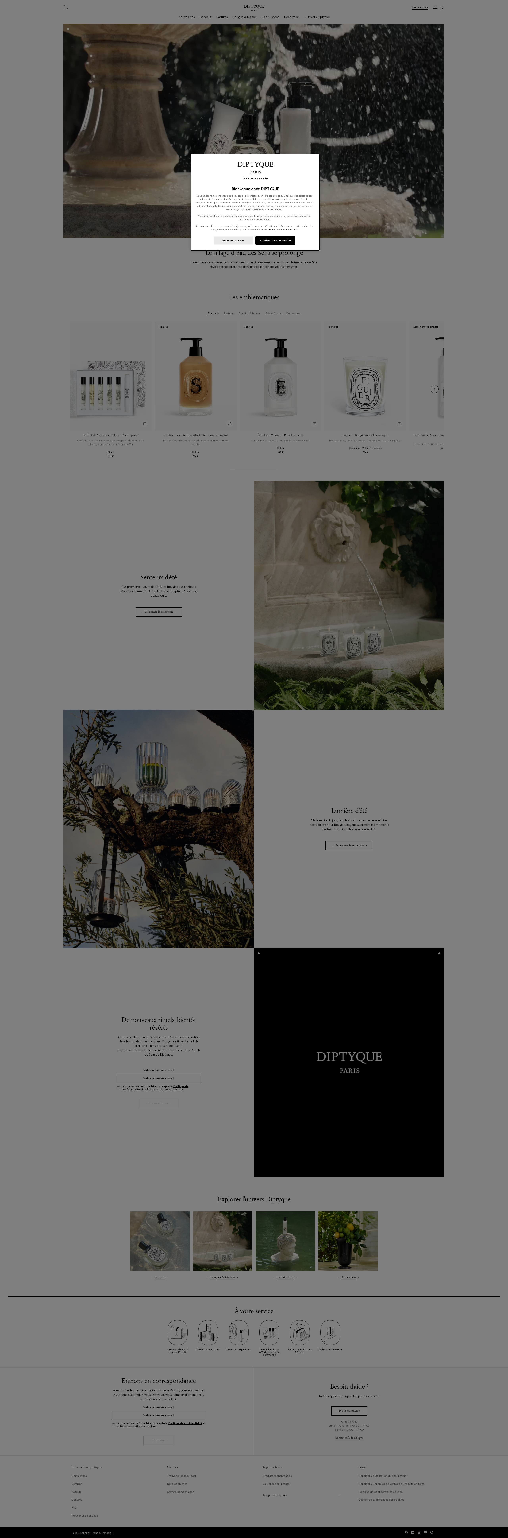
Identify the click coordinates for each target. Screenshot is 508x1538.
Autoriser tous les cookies (275, 240)
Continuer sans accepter (255, 178)
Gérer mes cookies (233, 240)
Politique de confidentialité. (284, 229)
